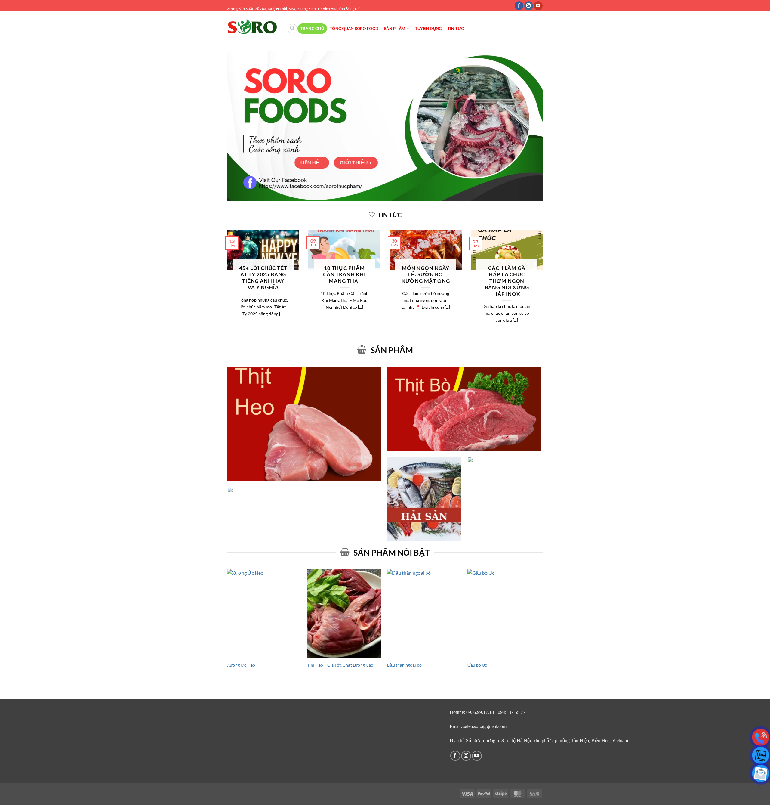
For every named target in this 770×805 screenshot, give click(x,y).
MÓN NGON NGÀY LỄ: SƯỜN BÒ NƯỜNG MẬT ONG (426, 274)
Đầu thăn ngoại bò (404, 664)
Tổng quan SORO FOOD (354, 28)
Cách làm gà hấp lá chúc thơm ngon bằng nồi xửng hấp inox (507, 281)
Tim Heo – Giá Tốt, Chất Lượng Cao (340, 664)
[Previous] (225, 286)
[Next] (544, 286)
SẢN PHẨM (394, 28)
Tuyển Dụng (428, 28)
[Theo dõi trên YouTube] (538, 5)
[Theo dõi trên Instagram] (528, 5)
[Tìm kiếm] (292, 28)
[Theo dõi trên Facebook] (519, 5)
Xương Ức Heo (241, 664)
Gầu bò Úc (477, 664)
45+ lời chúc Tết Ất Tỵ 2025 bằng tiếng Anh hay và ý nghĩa (263, 278)
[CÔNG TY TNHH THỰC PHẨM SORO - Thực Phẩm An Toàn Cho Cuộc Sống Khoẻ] (252, 26)
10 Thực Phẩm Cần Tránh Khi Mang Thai (344, 274)
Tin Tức (456, 28)
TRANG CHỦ (312, 28)
